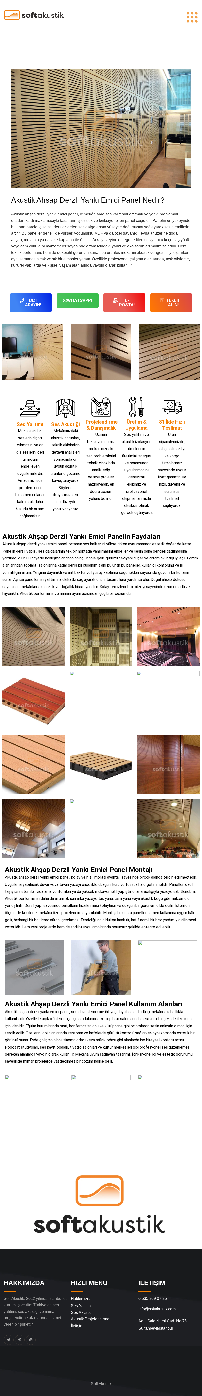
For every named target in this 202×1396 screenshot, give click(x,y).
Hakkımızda (81, 1299)
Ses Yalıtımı (81, 1306)
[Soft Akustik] (34, 15)
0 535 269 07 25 (152, 1299)
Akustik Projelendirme (90, 1319)
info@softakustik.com (157, 1309)
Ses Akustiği (82, 1312)
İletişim (77, 1326)
